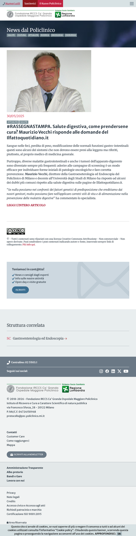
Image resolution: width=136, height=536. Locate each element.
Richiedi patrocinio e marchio (24, 509)
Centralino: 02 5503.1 (23, 362)
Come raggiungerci (18, 440)
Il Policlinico (50, 3)
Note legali (13, 497)
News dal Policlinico (31, 30)
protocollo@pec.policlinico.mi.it (26, 416)
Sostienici (30, 3)
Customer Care (16, 436)
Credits (11, 501)
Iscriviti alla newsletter (28, 454)
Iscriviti (20, 290)
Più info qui (28, 244)
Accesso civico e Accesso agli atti (26, 505)
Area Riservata (17, 522)
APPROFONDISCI (105, 533)
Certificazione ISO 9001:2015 (24, 514)
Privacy (11, 492)
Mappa (11, 445)
